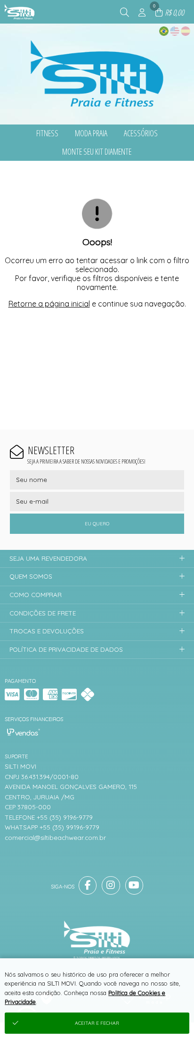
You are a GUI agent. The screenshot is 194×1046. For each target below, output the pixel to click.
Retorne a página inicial (49, 303)
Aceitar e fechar (97, 1023)
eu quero (97, 524)
